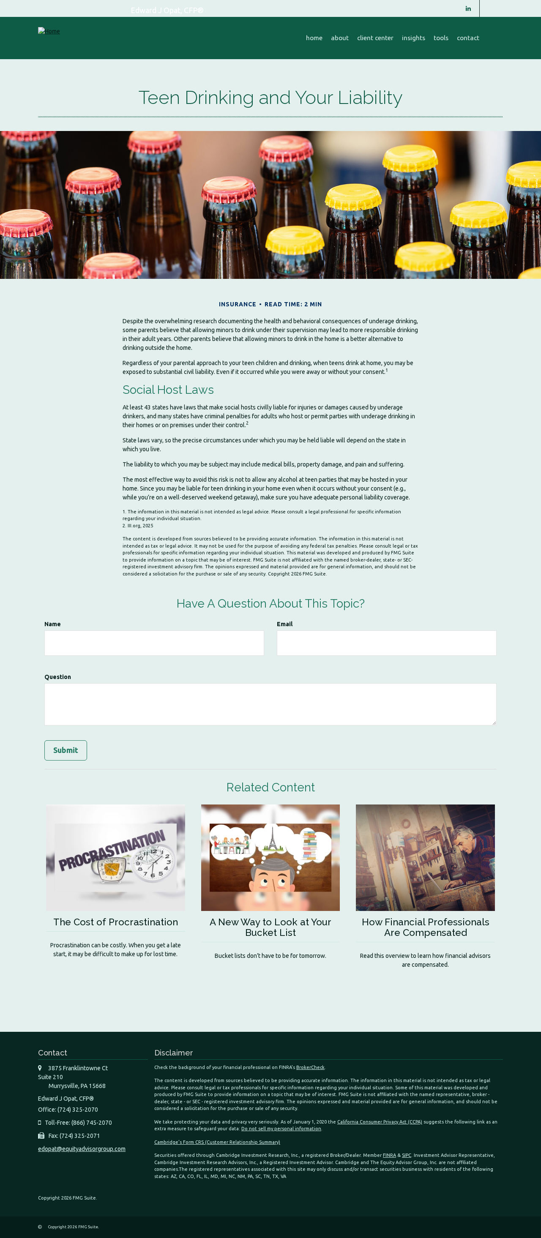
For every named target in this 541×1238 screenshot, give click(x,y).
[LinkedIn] (468, 8)
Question (57, 677)
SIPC (406, 1155)
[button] (340, 38)
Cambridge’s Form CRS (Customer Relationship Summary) (217, 1142)
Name (52, 624)
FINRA (389, 1155)
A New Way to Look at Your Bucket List (270, 927)
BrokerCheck (310, 1067)
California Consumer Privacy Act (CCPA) (379, 1121)
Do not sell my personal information (281, 1128)
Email (284, 624)
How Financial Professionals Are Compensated (425, 927)
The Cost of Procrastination (115, 921)
